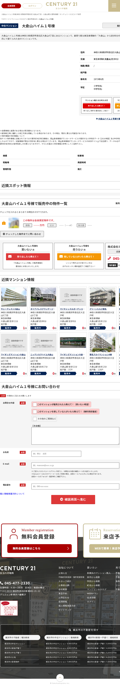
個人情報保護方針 (67, 606)
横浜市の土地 (10, 657)
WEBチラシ (92, 593)
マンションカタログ (96, 589)
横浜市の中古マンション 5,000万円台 (61, 653)
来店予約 (63, 593)
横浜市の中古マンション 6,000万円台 (61, 657)
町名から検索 (93, 585)
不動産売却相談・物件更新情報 (71, 577)
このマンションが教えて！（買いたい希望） (63, 404)
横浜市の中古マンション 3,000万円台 (61, 644)
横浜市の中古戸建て (13, 653)
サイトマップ (65, 610)
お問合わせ (64, 597)
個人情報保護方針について (12, 493)
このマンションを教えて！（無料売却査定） (67, 411)
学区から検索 (93, 581)
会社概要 (63, 589)
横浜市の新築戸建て (13, 648)
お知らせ (63, 573)
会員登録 (91, 597)
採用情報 (63, 601)
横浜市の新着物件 (12, 662)
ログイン (91, 601)
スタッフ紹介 (65, 581)
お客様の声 (64, 585)
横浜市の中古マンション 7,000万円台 (61, 662)
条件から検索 (93, 577)
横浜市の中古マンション (15, 644)
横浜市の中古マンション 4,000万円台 (61, 648)
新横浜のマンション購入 (99, 573)
